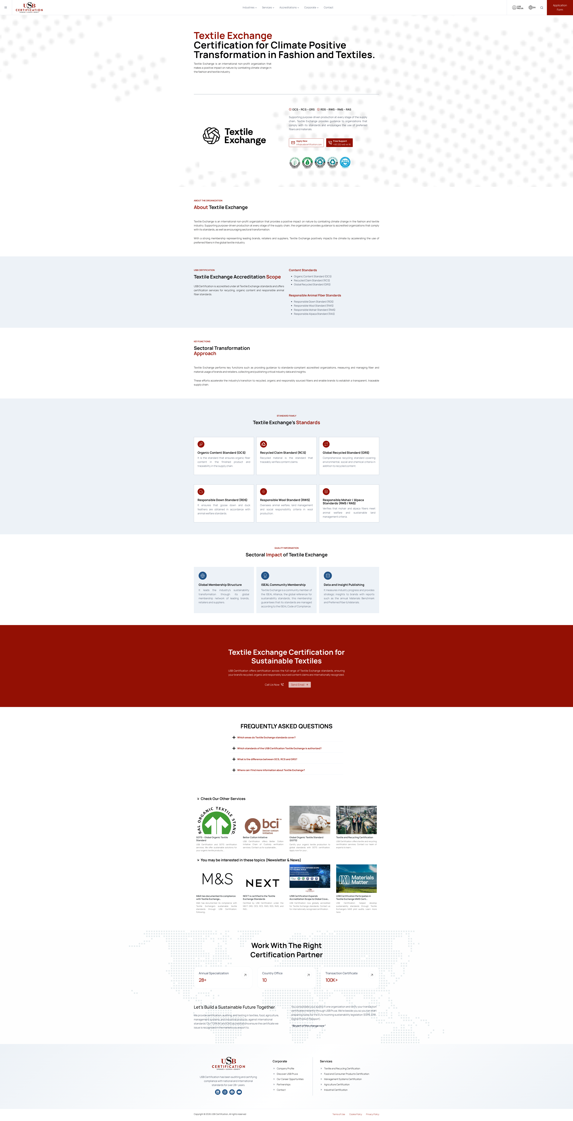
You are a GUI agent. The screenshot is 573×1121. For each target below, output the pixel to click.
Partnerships (283, 1084)
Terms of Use (338, 1114)
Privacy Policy (372, 1114)
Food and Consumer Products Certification (346, 1073)
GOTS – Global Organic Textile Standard (212, 839)
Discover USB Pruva (287, 1073)
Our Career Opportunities (290, 1079)
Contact (328, 7)
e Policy (358, 1114)
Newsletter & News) (284, 859)
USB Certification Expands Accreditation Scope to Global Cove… (309, 897)
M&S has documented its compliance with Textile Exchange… (216, 897)
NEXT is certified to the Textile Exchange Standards (259, 897)
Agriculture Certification (337, 1084)
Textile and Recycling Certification (354, 837)
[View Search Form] (542, 8)
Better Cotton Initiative (255, 837)
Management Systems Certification (343, 1079)
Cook (351, 1114)
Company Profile (285, 1068)
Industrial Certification (336, 1089)
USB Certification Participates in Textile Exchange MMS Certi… (353, 897)
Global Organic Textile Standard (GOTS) (306, 839)
